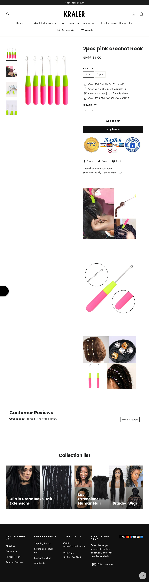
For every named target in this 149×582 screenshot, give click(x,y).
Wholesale (87, 30)
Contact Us (11, 551)
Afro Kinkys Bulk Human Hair (78, 23)
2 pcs (88, 74)
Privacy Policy (13, 556)
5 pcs (100, 74)
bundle (88, 69)
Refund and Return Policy (43, 550)
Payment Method (42, 558)
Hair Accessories (65, 30)
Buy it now (113, 129)
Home (19, 23)
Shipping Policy (42, 543)
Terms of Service (14, 562)
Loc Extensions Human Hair (117, 23)
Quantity (90, 105)
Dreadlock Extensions (41, 23)
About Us (10, 545)
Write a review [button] (130, 419)
